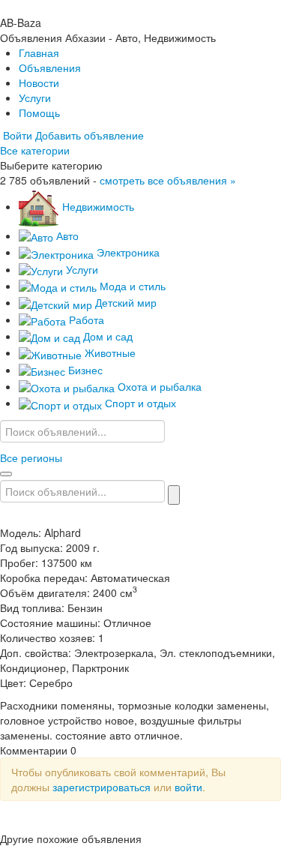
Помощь (39, 112)
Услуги (35, 97)
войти (188, 786)
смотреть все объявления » (168, 180)
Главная (39, 52)
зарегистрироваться (101, 786)
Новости (39, 82)
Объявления (50, 67)
